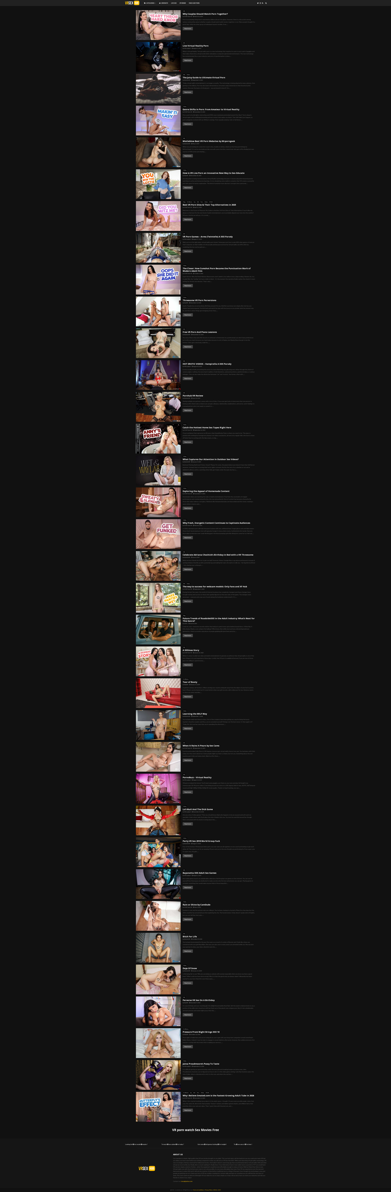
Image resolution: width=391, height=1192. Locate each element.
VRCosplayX (187, 48)
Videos (188, 74)
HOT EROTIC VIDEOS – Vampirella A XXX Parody (207, 364)
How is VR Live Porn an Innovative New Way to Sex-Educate (213, 173)
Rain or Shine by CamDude (196, 904)
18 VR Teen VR (188, 16)
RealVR (186, 303)
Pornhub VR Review (193, 395)
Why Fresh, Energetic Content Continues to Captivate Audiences (216, 523)
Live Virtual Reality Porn (196, 45)
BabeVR (186, 175)
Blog (184, 201)
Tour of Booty (190, 682)
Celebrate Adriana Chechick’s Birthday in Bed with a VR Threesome (218, 554)
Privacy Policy (208, 1190)
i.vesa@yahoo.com (186, 1181)
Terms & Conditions (198, 1190)
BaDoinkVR (187, 80)
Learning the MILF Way (195, 713)
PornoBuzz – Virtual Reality (197, 777)
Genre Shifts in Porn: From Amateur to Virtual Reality (211, 109)
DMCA (215, 1190)
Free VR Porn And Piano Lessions (200, 332)
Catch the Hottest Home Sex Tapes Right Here (207, 427)
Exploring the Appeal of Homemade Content (206, 491)
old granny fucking (211, 1144)
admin (186, 623)
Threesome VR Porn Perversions (199, 300)
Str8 (184, 11)
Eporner (183, 3)
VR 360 (211, 201)
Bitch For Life (190, 936)
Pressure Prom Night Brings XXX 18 (201, 1032)
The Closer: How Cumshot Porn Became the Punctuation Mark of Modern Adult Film (217, 269)
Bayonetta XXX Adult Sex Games (199, 873)
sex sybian (172, 1144)
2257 (219, 1190)
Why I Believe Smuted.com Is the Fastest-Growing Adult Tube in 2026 (218, 1095)
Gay (195, 201)
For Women (189, 201)
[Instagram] (261, 3)
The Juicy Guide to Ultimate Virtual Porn (204, 77)
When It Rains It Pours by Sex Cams (201, 745)
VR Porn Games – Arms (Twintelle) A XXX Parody (208, 236)
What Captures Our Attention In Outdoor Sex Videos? (211, 459)
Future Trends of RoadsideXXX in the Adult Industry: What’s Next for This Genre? (219, 619)
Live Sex (174, 3)
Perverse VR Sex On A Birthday (199, 1000)
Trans (201, 201)
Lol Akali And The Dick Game (198, 809)
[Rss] (263, 3)
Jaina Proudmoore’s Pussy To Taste (201, 1063)
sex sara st (241, 1144)
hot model (137, 1144)
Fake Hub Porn (194, 3)
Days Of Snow (190, 968)
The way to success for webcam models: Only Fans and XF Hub (215, 586)
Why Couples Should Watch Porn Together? (205, 14)
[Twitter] (258, 3)
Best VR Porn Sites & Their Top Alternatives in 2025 (209, 204)
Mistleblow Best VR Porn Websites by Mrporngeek (209, 141)
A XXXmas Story (191, 650)
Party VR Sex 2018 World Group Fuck (201, 841)
